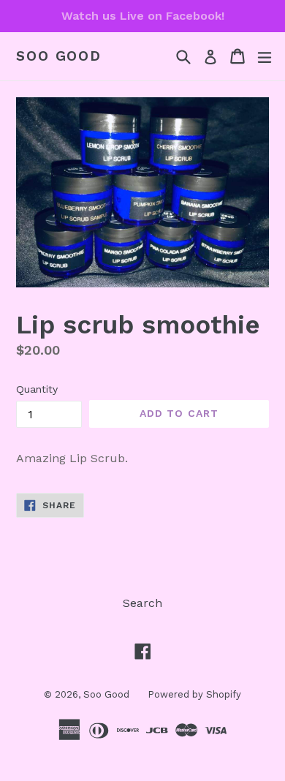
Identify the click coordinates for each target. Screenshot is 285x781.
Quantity (37, 389)
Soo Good (59, 56)
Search (142, 603)
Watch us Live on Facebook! (142, 16)
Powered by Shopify (194, 694)
